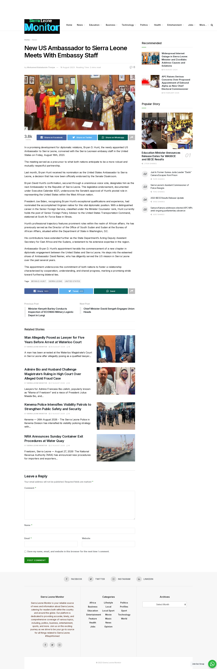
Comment (30, 488)
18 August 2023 (67, 67)
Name (28, 525)
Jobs (190, 25)
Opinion (108, 626)
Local (108, 606)
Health (157, 25)
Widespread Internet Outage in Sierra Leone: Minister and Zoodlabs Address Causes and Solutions (175, 59)
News (80, 25)
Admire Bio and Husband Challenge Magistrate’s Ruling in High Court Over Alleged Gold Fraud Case (52, 373)
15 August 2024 (170, 70)
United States (72, 281)
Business (110, 25)
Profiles (124, 606)
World (124, 618)
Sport (124, 610)
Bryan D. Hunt (38, 281)
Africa (93, 602)
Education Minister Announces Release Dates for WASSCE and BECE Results (161, 156)
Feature (93, 618)
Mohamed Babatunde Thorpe (41, 67)
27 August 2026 (57, 383)
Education (94, 25)
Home (69, 25)
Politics (144, 25)
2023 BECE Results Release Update (167, 198)
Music (108, 618)
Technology (128, 25)
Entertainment (174, 25)
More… (203, 25)
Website (86, 538)
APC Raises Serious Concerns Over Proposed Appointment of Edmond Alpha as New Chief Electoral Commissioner (176, 82)
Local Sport (108, 610)
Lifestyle (108, 602)
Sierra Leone (55, 281)
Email (28, 538)
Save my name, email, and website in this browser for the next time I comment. (68, 551)
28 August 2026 (57, 347)
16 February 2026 (171, 93)
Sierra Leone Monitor (37, 347)
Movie (108, 614)
